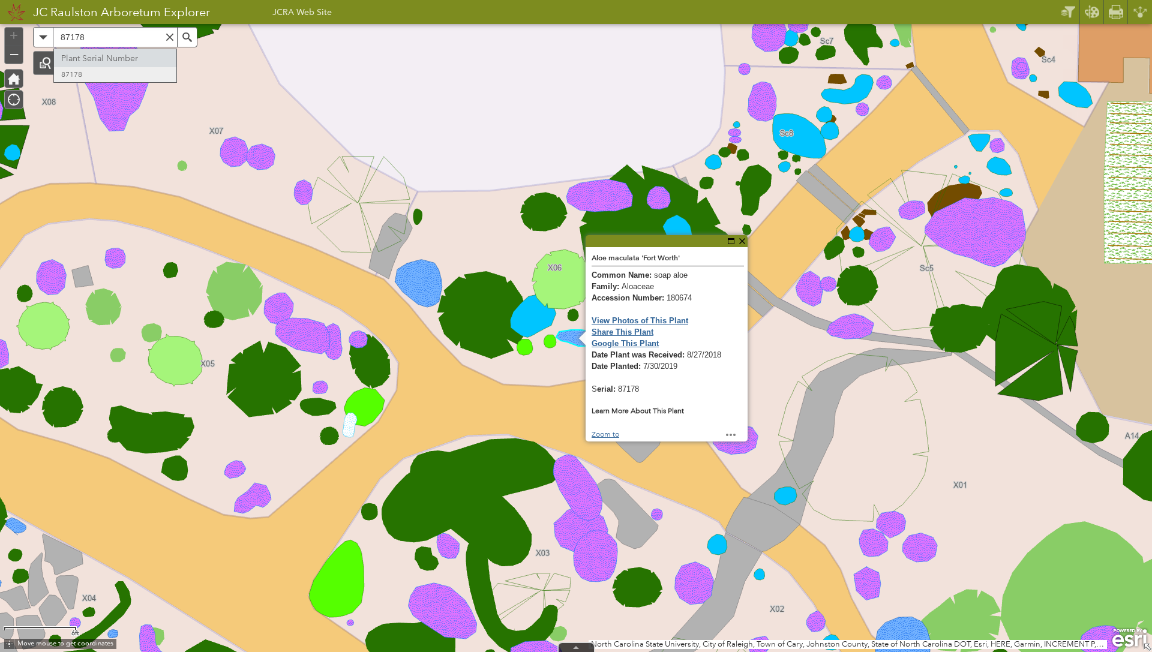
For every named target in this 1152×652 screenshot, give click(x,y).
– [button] (14, 53)
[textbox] (115, 37)
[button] (45, 63)
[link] (13, 12)
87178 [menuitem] (71, 74)
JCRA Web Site (302, 14)
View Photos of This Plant (640, 320)
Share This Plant (622, 331)
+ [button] (14, 35)
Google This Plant (625, 343)
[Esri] (1129, 638)
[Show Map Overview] (1147, 647)
